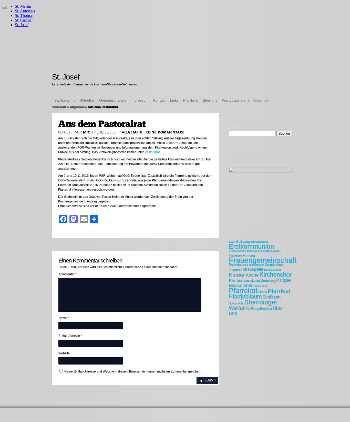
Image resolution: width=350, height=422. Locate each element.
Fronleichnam (255, 264)
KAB (243, 270)
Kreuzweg (268, 281)
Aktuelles (87, 100)
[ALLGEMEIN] (132, 132)
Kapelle (255, 269)
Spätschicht (236, 303)
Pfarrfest (279, 291)
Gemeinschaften (112, 100)
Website (64, 353)
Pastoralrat (152, 152)
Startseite (62, 100)
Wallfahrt (239, 308)
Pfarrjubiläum (245, 296)
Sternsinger (260, 302)
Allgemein (261, 100)
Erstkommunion (251, 246)
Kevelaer (269, 269)
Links (174, 100)
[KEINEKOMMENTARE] (165, 132)
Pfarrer (262, 291)
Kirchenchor (275, 274)
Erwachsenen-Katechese (244, 250)
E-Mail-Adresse (70, 336)
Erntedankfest (259, 241)
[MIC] (86, 132)
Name (63, 318)
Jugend (234, 270)
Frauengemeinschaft (262, 260)
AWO (232, 241)
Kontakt (159, 100)
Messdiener (241, 285)
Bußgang (243, 241)
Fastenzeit (235, 255)
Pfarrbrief (190, 100)
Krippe (283, 280)
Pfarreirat (243, 291)
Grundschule (274, 265)
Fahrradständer (271, 250)
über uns (210, 100)
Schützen (271, 297)
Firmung (249, 255)
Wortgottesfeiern (235, 100)
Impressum (139, 100)
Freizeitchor (237, 265)
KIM (278, 269)
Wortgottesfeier (261, 308)
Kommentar (67, 274)
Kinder (237, 275)
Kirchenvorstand (244, 280)
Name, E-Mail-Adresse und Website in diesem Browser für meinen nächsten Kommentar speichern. (133, 371)
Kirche (252, 275)
